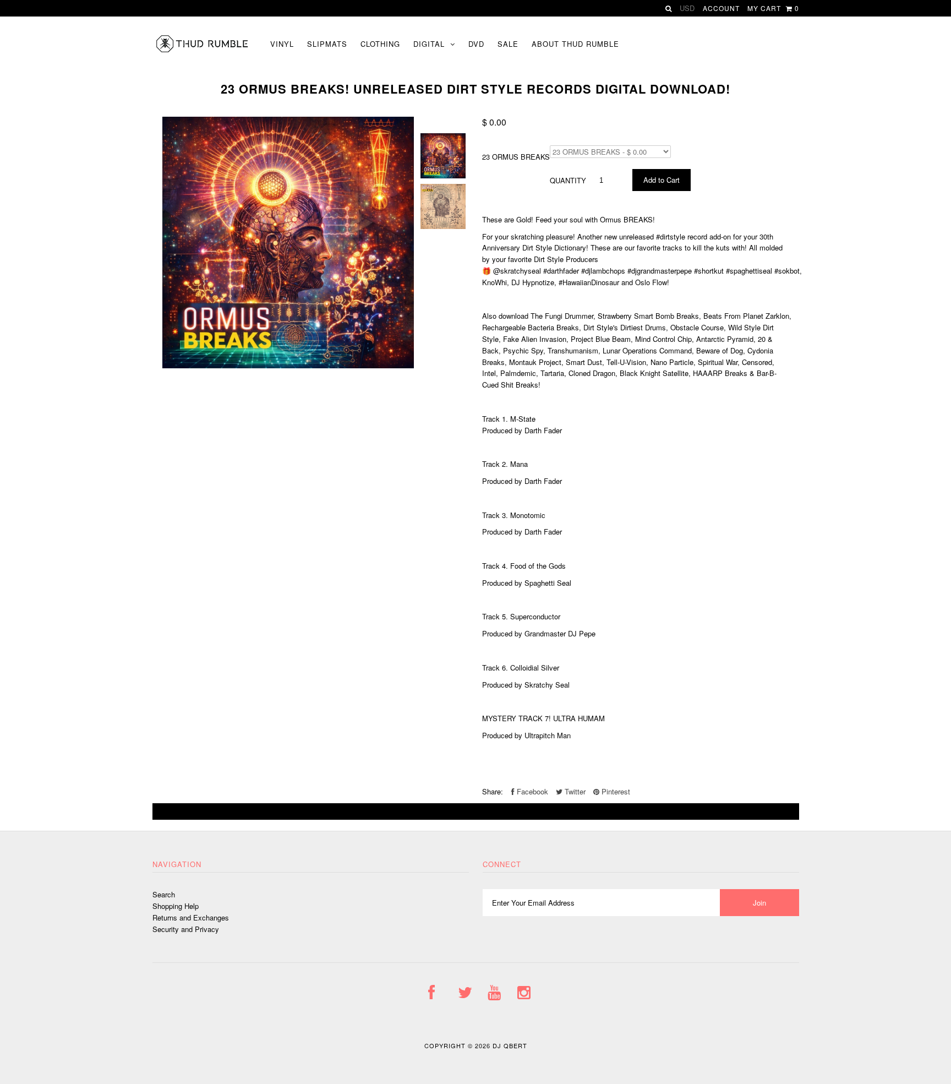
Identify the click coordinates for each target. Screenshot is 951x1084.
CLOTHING (380, 44)
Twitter (574, 791)
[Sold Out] (475, 811)
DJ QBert (510, 1045)
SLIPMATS (327, 44)
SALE (508, 44)
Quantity (568, 180)
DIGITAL (429, 44)
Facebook (531, 791)
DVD (476, 44)
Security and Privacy (185, 929)
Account (721, 8)
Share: (492, 791)
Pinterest (614, 791)
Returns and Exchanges (190, 917)
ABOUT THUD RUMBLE (575, 44)
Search (163, 894)
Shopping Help (175, 906)
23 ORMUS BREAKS (516, 156)
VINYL (282, 44)
